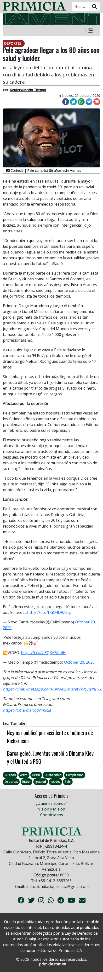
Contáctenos (51, 814)
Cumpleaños (74, 775)
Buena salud (53, 775)
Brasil (36, 775)
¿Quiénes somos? (51, 803)
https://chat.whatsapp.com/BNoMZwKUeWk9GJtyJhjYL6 (52, 689)
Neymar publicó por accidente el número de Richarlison (50, 737)
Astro (24, 775)
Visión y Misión (51, 809)
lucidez (55, 782)
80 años (10, 775)
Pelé (68, 782)
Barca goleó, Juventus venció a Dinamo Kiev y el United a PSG (50, 757)
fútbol (26, 782)
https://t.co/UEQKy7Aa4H (43, 652)
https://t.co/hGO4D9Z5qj (49, 612)
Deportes (11, 782)
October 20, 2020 (79, 662)
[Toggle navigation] (90, 30)
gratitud (40, 782)
